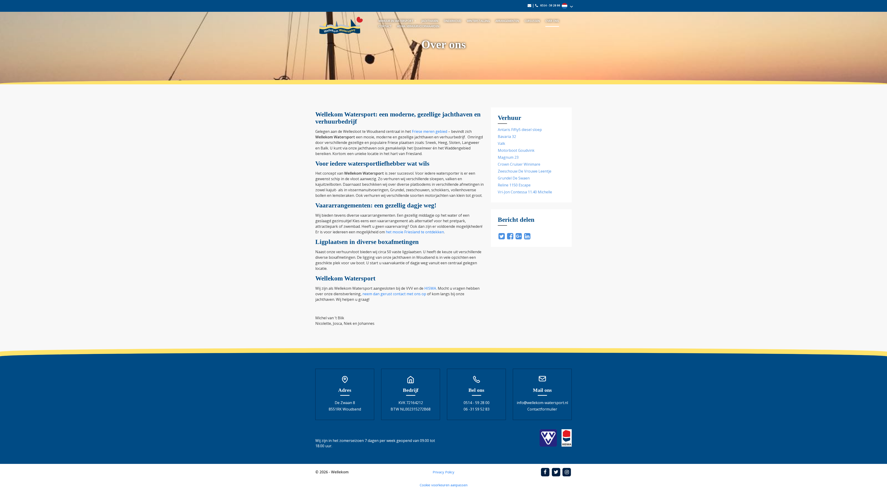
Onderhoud (452, 21)
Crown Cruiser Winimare (519, 164)
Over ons (552, 21)
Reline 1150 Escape (514, 185)
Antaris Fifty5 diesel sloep (520, 129)
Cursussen (532, 21)
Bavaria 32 (507, 136)
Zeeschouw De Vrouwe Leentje (524, 171)
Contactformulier (542, 409)
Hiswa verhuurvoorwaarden (418, 26)
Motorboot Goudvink (516, 150)
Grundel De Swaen (514, 178)
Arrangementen (507, 21)
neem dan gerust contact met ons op (394, 293)
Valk (501, 143)
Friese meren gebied (429, 131)
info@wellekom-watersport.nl (542, 402)
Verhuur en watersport (396, 21)
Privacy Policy (443, 472)
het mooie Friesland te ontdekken (415, 231)
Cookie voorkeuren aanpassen (444, 485)
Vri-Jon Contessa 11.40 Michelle (525, 192)
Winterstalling (478, 21)
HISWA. (430, 288)
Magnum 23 (508, 157)
